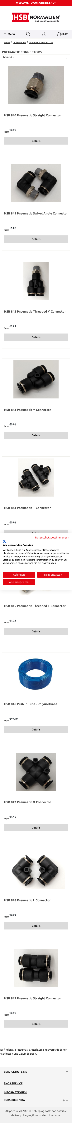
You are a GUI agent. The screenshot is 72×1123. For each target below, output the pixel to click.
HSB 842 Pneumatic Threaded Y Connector (35, 311)
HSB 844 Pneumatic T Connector (27, 508)
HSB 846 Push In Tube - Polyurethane (30, 704)
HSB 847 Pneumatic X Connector (27, 802)
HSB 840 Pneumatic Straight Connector (32, 115)
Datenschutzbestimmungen (52, 537)
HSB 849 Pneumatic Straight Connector (32, 998)
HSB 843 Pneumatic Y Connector (27, 409)
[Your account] (43, 34)
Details (36, 140)
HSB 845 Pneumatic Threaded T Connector (35, 606)
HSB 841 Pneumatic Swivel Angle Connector (36, 213)
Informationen (15, 1092)
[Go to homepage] (36, 17)
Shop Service (13, 1083)
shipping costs (42, 1111)
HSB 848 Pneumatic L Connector (27, 900)
